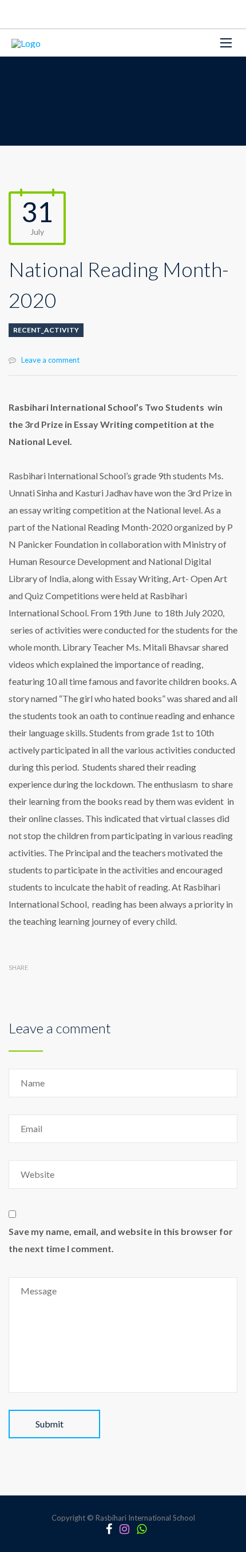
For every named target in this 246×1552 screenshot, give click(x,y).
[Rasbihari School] (26, 43)
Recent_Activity (46, 330)
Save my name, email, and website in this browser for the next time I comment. (121, 1240)
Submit (49, 1423)
